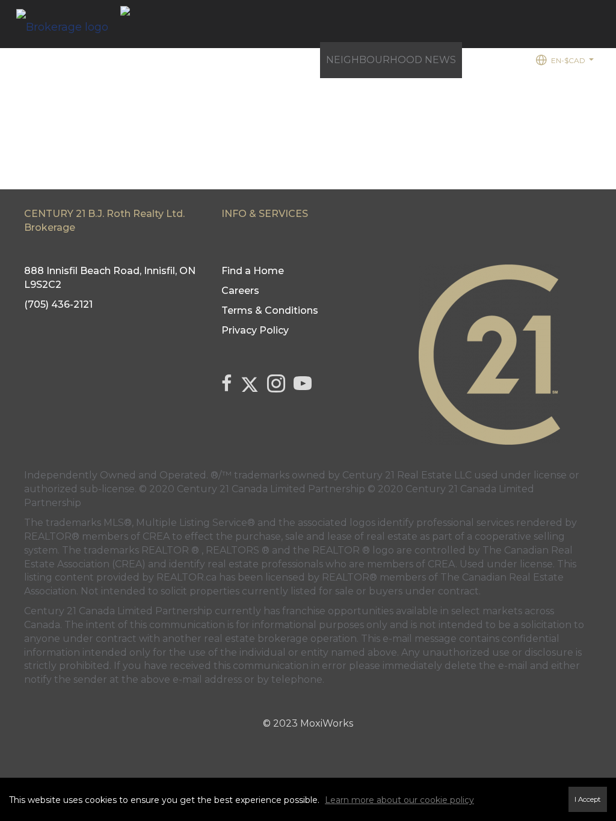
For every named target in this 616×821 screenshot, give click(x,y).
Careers (240, 290)
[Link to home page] (68, 24)
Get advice (281, 66)
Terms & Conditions (269, 310)
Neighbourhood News (391, 60)
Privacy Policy (255, 330)
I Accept (587, 799)
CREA (156, 536)
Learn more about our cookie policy (399, 800)
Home (137, 60)
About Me (495, 60)
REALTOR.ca (186, 577)
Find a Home (199, 60)
